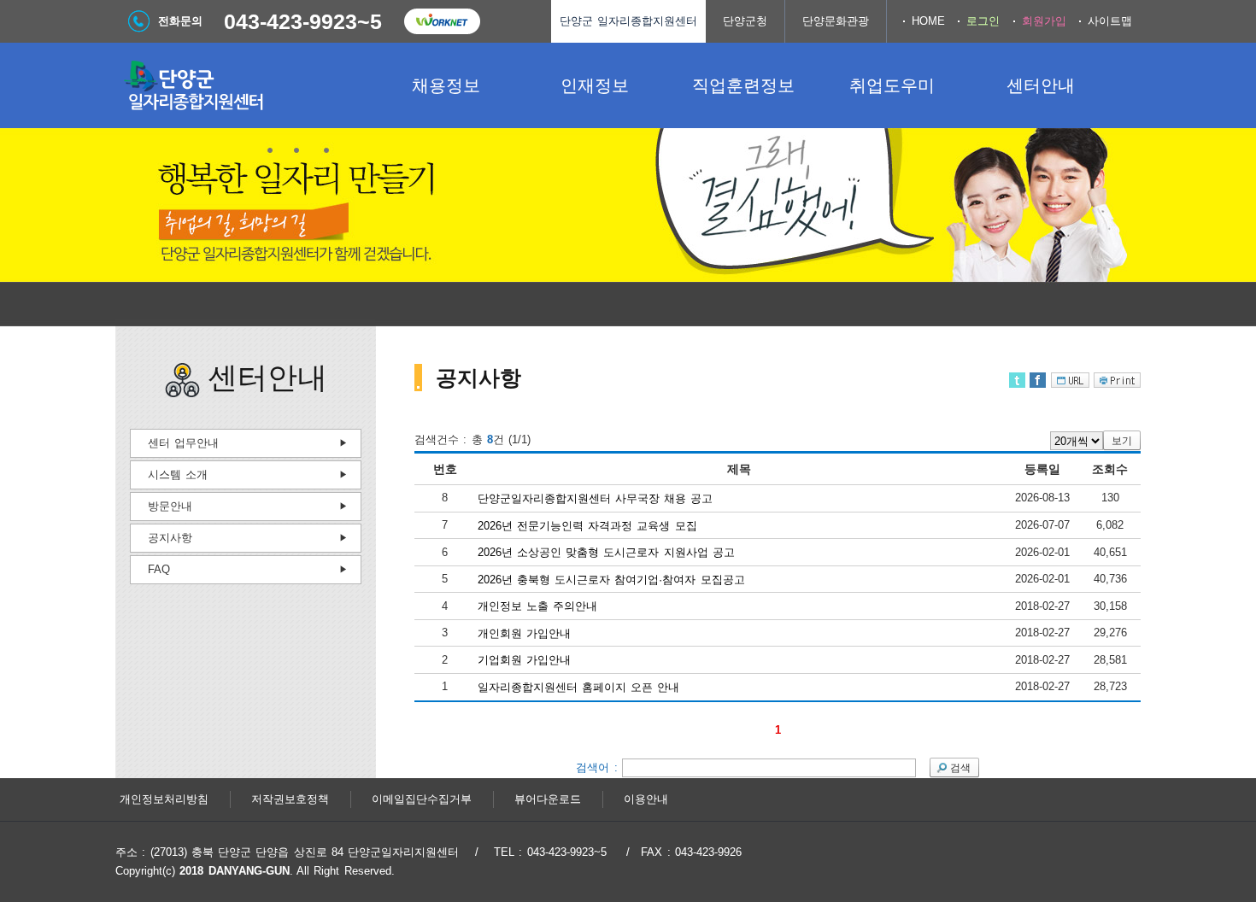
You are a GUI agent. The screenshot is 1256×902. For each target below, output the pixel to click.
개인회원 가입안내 (524, 632)
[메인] (243, 85)
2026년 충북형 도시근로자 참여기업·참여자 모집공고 (611, 578)
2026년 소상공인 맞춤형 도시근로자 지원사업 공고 (607, 552)
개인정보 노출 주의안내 (538, 606)
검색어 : (599, 766)
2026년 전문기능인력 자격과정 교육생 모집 (587, 524)
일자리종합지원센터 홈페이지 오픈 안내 (579, 687)
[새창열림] (441, 21)
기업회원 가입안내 (524, 659)
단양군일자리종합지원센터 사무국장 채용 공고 (595, 498)
